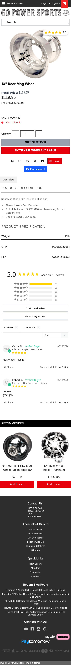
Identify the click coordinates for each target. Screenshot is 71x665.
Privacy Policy (35, 533)
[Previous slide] (5, 462)
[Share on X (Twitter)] (35, 161)
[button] (35, 53)
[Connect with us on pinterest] (45, 629)
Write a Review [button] (37, 308)
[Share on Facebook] (12, 161)
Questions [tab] (30, 327)
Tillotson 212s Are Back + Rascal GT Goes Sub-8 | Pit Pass (35, 590)
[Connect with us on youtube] (26, 629)
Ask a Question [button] (37, 316)
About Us (35, 568)
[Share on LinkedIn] (42, 161)
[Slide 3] (40, 491)
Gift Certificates (36, 537)
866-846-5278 (15, 3)
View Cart (35, 576)
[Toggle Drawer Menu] (3, 3)
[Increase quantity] (39, 133)
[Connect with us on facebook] (32, 629)
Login (44, 3)
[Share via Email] (20, 161)
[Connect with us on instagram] (38, 629)
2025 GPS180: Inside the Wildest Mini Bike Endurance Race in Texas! (35, 602)
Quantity (6, 133)
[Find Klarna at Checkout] (35, 637)
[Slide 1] (31, 491)
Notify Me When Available (35, 150)
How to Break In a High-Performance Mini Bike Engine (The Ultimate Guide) (35, 613)
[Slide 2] (35, 491)
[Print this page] (27, 161)
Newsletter (35, 572)
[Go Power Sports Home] (35, 13)
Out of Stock (35, 142)
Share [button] (10, 367)
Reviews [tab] (8, 327)
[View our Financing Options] (35, 642)
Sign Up (56, 3)
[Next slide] (65, 462)
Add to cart (17, 484)
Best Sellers (35, 564)
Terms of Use (36, 529)
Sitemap (35, 550)
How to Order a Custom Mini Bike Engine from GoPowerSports (35, 608)
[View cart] (64, 3)
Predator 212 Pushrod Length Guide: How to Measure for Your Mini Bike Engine (35, 595)
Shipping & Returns (35, 546)
